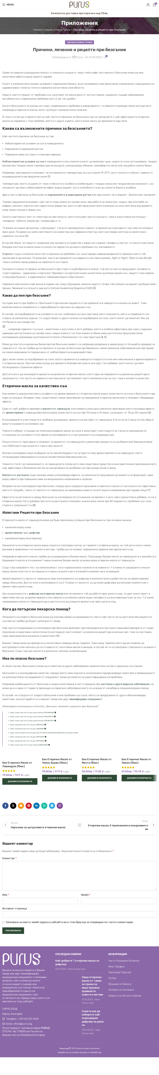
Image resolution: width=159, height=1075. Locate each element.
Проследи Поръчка (119, 972)
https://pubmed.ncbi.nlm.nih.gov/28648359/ (27, 729)
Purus (80, 57)
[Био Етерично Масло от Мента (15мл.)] (99, 752)
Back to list (79, 825)
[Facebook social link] (5, 806)
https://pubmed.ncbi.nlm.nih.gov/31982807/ (27, 725)
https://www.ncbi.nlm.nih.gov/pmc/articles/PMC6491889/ (32, 713)
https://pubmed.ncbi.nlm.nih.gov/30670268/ (27, 737)
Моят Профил (116, 966)
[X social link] (13, 806)
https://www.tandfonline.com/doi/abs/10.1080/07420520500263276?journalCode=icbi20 (44, 733)
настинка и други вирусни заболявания (125, 684)
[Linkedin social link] (36, 806)
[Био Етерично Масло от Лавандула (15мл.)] (19, 754)
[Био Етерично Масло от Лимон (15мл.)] (139, 752)
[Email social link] (21, 806)
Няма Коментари (76, 969)
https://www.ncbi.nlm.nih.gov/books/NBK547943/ (29, 745)
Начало (38, 29)
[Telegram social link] (52, 806)
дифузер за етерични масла (46, 593)
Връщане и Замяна (119, 984)
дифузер (34, 532)
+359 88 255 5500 (28, 1018)
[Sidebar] (4, 326)
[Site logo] (79, 4)
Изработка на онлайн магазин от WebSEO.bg (79, 1052)
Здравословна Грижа (57, 29)
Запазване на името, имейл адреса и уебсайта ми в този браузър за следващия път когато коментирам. (70, 922)
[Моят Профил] (148, 5)
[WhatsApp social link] (44, 806)
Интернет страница (14, 908)
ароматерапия (14, 412)
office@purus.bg (22, 1023)
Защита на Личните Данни (124, 995)
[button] (19, 781)
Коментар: (9, 858)
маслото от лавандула (56, 408)
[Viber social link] (60, 806)
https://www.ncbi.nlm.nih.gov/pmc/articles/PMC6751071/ (32, 717)
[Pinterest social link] (29, 806)
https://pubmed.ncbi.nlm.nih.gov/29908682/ (27, 741)
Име (5, 894)
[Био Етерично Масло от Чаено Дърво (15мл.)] (59, 752)
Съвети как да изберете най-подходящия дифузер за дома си (93, 1018)
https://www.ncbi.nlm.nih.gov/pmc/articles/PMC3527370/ (32, 721)
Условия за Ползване (121, 989)
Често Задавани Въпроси (123, 960)
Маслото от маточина (15, 475)
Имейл (86, 894)
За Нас (112, 978)
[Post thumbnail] (67, 990)
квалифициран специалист (85, 699)
